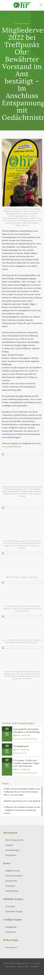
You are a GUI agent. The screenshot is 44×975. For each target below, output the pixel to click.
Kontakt (36, 963)
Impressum (10, 966)
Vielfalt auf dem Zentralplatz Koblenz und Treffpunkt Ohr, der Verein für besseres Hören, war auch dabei (22, 792)
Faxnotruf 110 (11, 881)
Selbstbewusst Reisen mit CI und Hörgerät (22, 801)
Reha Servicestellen (14, 876)
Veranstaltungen (12, 850)
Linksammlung (11, 891)
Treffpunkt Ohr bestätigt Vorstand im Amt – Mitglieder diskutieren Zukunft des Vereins (22, 810)
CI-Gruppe (10, 906)
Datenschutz (22, 966)
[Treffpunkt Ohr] (22, 4)
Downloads (10, 886)
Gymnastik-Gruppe (13, 911)
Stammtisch (10, 932)
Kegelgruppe (11, 927)
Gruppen (9, 845)
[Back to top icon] (39, 970)
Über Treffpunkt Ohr (14, 840)
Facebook (35, 966)
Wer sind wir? (11, 947)
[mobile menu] (41, 5)
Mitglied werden (12, 870)
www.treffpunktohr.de (11, 446)
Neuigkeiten (10, 855)
